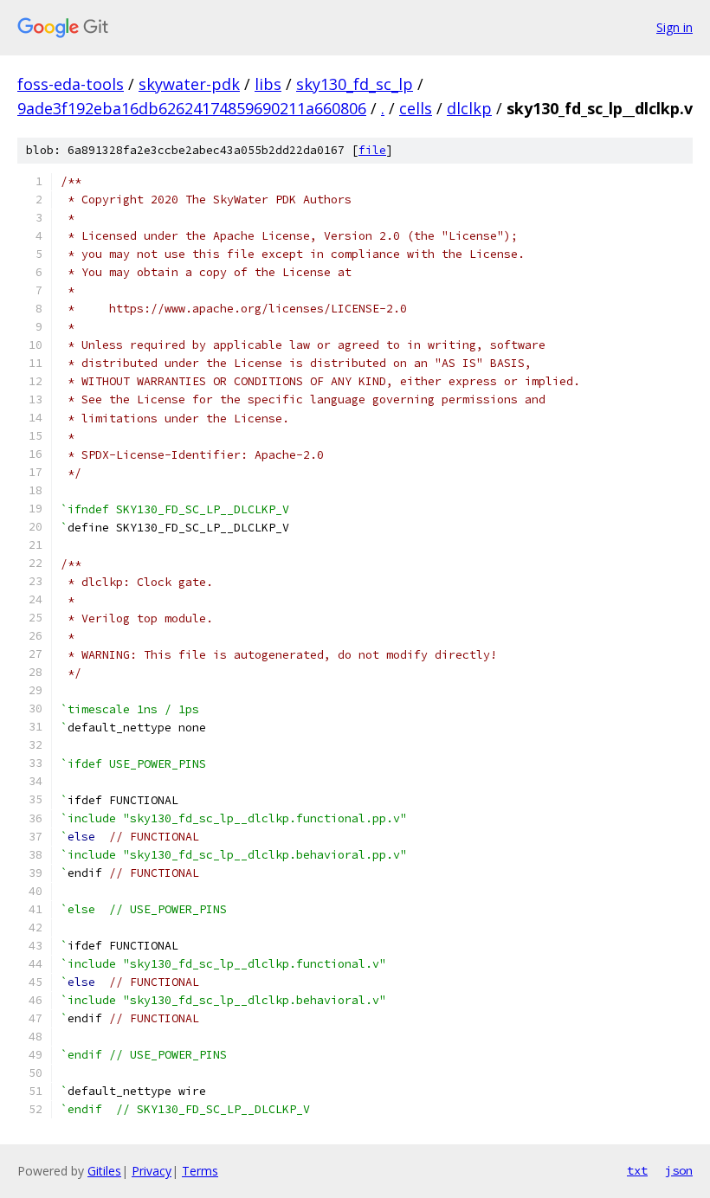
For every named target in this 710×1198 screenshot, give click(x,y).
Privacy (151, 1171)
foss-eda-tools (70, 84)
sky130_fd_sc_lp (354, 84)
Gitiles (104, 1171)
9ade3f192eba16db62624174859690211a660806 (191, 108)
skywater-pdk (189, 84)
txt (637, 1170)
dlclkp (469, 108)
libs (268, 84)
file (372, 150)
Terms (200, 1171)
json (679, 1170)
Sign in (674, 27)
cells (415, 108)
